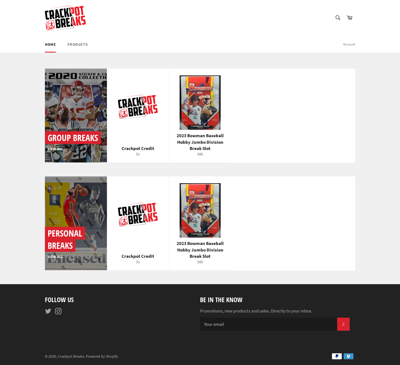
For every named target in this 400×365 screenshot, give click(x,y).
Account (349, 44)
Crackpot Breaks (71, 356)
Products (77, 44)
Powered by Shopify (102, 356)
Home (50, 44)
